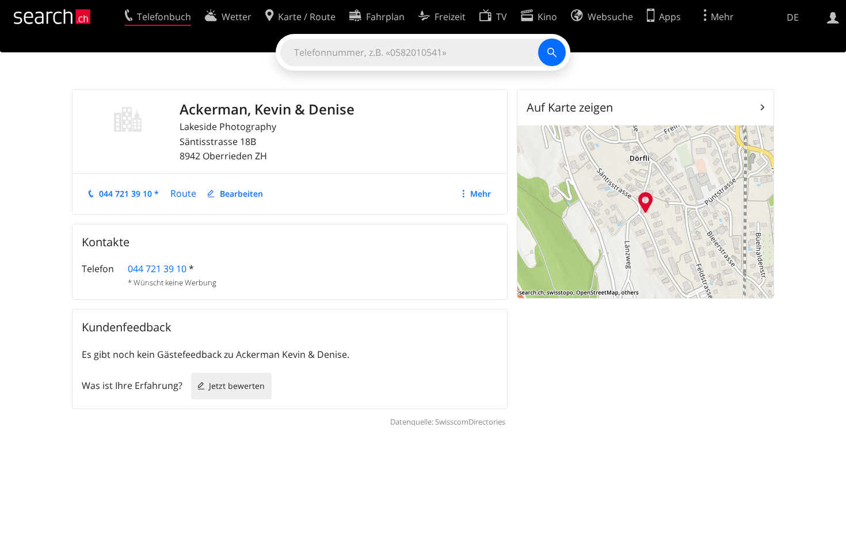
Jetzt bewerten (237, 385)
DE (793, 17)
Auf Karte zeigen (570, 107)
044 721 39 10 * (129, 193)
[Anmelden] (833, 17)
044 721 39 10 (157, 268)
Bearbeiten (241, 193)
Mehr (480, 193)
